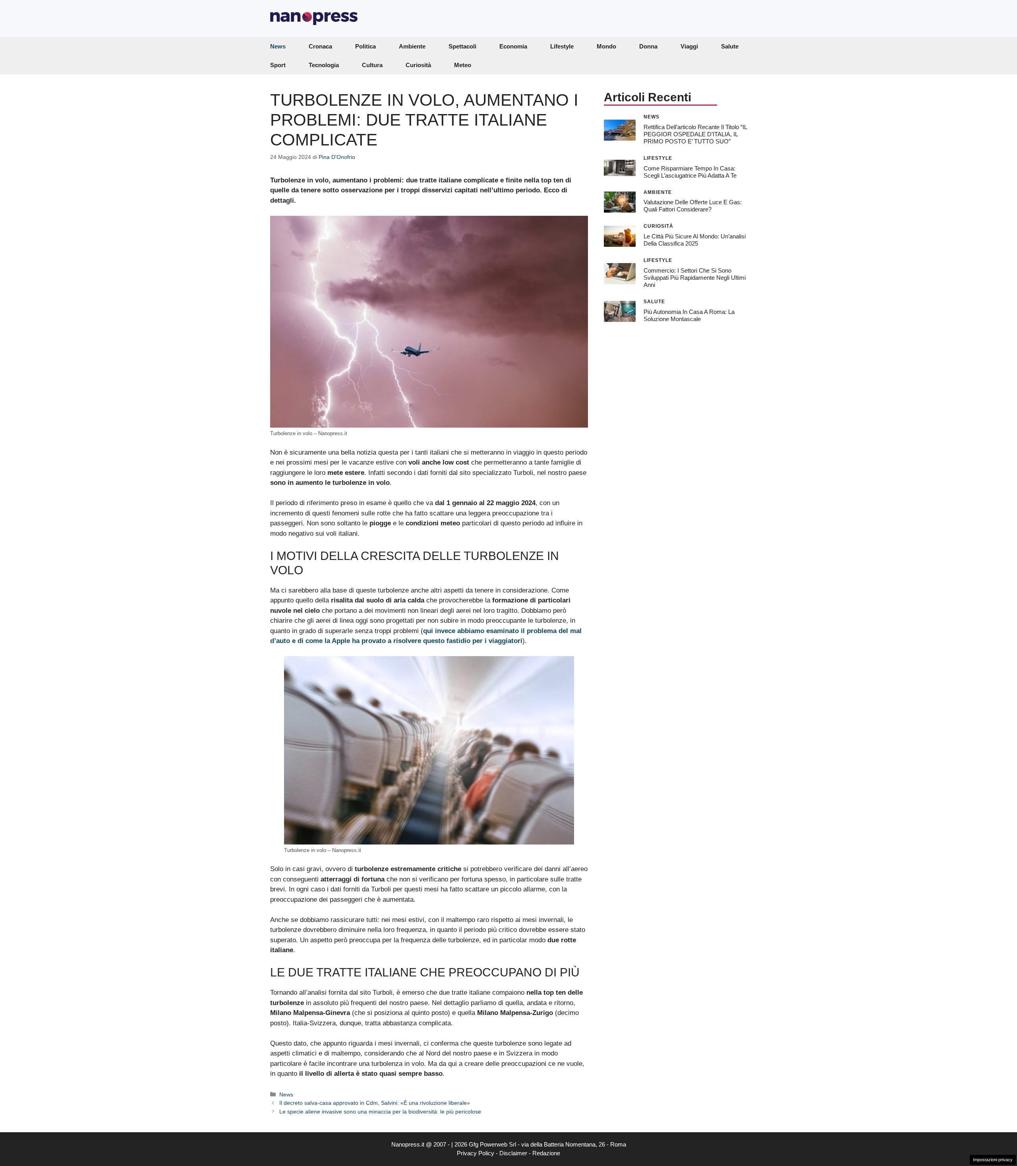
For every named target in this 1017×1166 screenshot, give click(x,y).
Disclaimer (513, 1153)
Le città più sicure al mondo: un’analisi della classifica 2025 (695, 240)
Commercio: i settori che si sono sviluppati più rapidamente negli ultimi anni (695, 277)
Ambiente (412, 46)
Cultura (372, 65)
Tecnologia (324, 65)
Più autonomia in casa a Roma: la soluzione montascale (689, 315)
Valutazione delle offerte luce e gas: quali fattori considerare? (693, 206)
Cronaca (320, 46)
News (278, 46)
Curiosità (418, 65)
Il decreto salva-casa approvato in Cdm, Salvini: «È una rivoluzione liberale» (374, 1103)
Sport (278, 65)
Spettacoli (462, 46)
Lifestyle (562, 46)
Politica (365, 46)
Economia (513, 46)
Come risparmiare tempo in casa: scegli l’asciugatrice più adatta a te (690, 171)
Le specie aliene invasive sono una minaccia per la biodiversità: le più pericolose (380, 1111)
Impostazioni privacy (993, 1159)
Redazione (546, 1153)
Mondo (606, 46)
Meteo (462, 65)
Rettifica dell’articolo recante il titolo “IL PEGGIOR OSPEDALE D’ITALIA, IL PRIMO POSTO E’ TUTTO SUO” (695, 133)
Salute (730, 46)
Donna (648, 46)
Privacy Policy (475, 1153)
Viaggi (689, 46)
